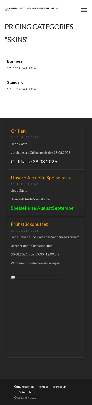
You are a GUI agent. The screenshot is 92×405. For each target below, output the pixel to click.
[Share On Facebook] (10, 386)
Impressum (59, 386)
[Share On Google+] (30, 386)
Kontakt (43, 386)
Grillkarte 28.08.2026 (34, 161)
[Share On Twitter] (17, 386)
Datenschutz (27, 392)
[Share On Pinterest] (24, 386)
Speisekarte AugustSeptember (43, 208)
